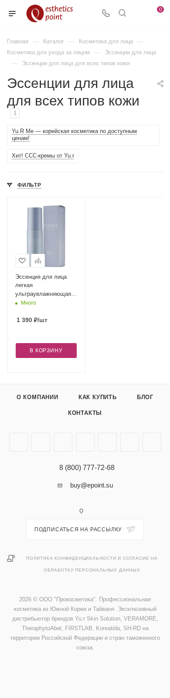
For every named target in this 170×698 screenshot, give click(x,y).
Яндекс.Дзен (152, 442)
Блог (145, 397)
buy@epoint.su (91, 485)
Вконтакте (18, 442)
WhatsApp (129, 442)
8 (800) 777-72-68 (87, 467)
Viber (107, 442)
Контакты (85, 413)
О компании (37, 397)
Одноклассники (85, 442)
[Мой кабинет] (139, 14)
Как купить (97, 397)
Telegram (40, 442)
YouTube (63, 442)
